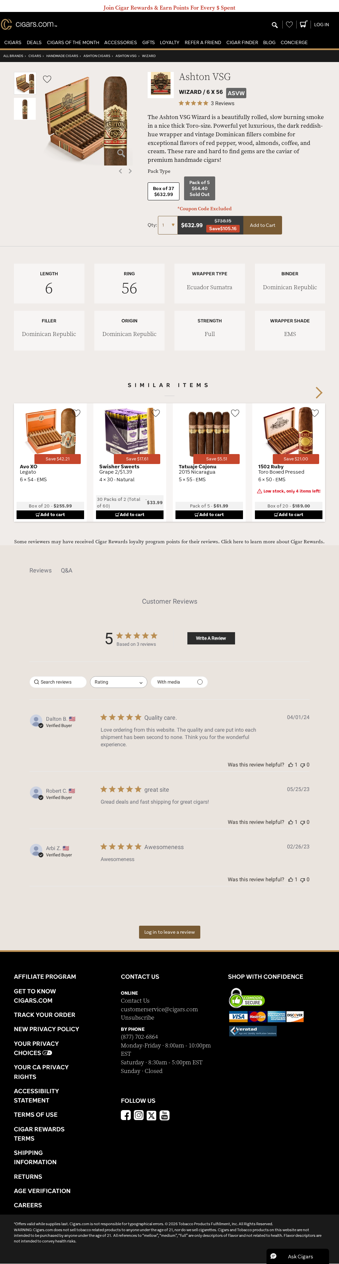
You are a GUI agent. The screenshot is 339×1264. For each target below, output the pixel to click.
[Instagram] (139, 1116)
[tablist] (169, 570)
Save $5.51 (216, 459)
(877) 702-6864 (139, 1037)
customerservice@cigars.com (159, 1009)
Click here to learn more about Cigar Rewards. (273, 542)
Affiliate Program (45, 976)
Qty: (153, 225)
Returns (28, 1176)
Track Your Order (44, 1015)
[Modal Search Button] (275, 25)
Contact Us (135, 1001)
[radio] (163, 191)
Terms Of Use (36, 1114)
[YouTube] (165, 1116)
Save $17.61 (137, 459)
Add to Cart (262, 225)
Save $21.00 (296, 459)
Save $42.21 (58, 459)
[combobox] (118, 682)
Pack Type (159, 171)
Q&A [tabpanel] (67, 570)
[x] (152, 1115)
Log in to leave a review (169, 932)
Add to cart (52, 514)
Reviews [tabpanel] (40, 570)
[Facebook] (126, 1116)
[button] (13, 42)
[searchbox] (58, 682)
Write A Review (211, 638)
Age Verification (42, 1191)
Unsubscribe (137, 1018)
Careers (28, 1205)
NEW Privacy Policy (46, 1029)
